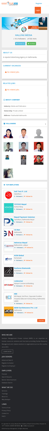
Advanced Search (7, 360)
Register (39, 3)
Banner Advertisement (9, 380)
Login (38, 10)
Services (4, 391)
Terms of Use (6, 407)
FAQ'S (3, 416)
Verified (32, 43)
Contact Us (5, 413)
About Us (4, 396)
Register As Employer (8, 366)
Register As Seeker (8, 363)
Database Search (7, 383)
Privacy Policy (6, 410)
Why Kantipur (6, 399)
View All (41, 320)
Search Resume (7, 377)
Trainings (5, 394)
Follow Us (20, 43)
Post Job (4, 374)
